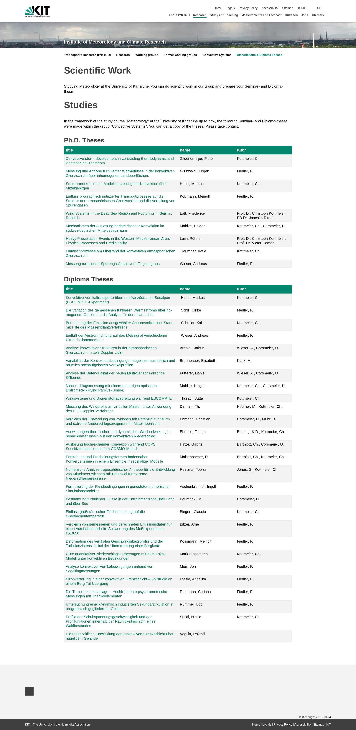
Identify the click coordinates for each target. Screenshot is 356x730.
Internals (318, 15)
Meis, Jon (188, 566)
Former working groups (180, 54)
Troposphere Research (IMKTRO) (87, 54)
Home (218, 8)
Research (200, 15)
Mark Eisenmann (194, 554)
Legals (230, 8)
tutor (241, 150)
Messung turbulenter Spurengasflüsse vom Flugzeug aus (113, 264)
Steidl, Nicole (190, 617)
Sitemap (287, 8)
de (319, 8)
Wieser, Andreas (193, 264)
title (69, 150)
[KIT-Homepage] (37, 11)
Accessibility (270, 8)
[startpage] (329, 15)
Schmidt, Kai (191, 323)
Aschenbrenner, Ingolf (198, 486)
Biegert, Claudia (193, 512)
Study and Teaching (224, 15)
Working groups (146, 54)
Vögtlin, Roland (192, 634)
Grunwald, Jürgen (194, 171)
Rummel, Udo (191, 604)
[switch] (329, 8)
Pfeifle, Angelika (193, 579)
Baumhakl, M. (191, 499)
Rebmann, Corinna (195, 592)
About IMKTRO (179, 15)
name (185, 150)
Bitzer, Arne (190, 524)
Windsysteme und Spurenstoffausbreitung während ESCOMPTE (119, 398)
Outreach (291, 15)
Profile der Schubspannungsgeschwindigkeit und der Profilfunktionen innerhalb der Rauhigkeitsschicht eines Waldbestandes (110, 621)
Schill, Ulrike (191, 310)
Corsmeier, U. (248, 499)
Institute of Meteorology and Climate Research (115, 41)
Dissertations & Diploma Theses (259, 54)
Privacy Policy (248, 8)
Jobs (304, 15)
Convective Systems (216, 54)
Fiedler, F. (245, 171)
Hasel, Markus (192, 298)
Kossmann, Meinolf (195, 541)
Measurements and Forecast (261, 15)
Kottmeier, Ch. (249, 298)
